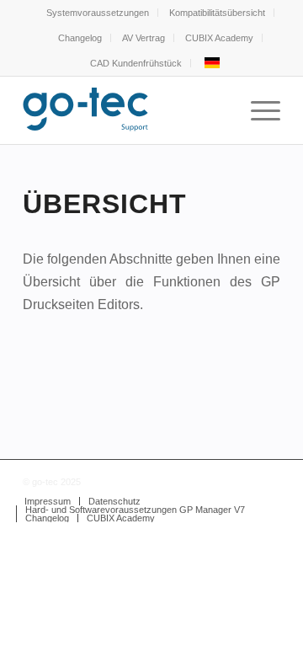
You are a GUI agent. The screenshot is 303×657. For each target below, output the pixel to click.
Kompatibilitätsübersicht (217, 13)
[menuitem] (98, 12)
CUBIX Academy (219, 38)
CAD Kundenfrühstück (136, 63)
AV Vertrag (143, 38)
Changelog (80, 38)
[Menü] (257, 110)
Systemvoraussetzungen (97, 13)
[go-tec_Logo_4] (126, 110)
